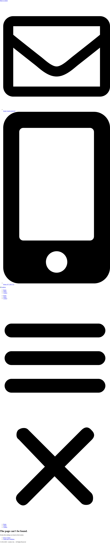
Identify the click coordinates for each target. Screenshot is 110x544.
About (4, 291)
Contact (5, 293)
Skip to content (4, 0)
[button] (55, 411)
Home (4, 290)
